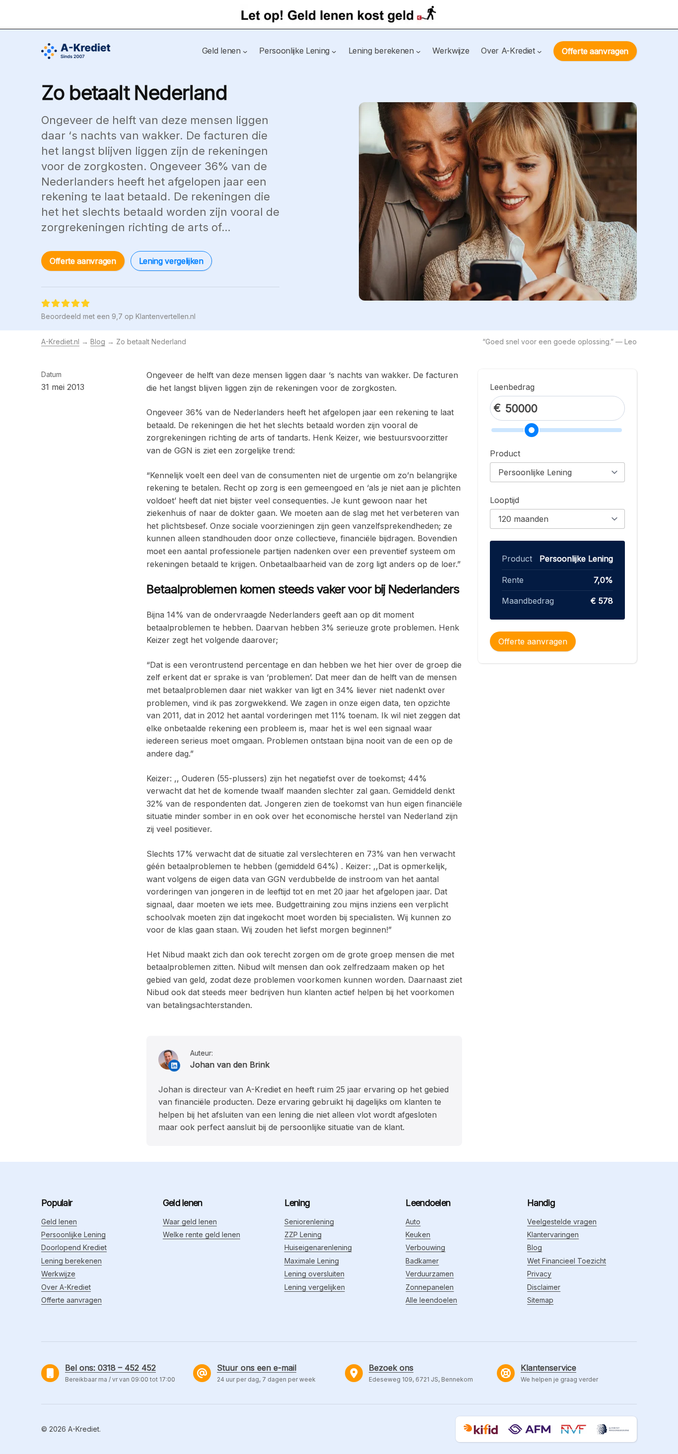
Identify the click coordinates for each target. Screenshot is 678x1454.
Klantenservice (548, 1368)
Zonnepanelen (430, 1287)
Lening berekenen (71, 1261)
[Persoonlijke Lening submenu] (334, 51)
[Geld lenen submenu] (245, 51)
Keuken (418, 1234)
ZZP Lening (303, 1234)
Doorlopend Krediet (74, 1247)
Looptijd (504, 500)
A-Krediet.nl (60, 341)
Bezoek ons (391, 1368)
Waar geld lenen (190, 1221)
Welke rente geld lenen (201, 1234)
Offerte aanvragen (595, 51)
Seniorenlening (309, 1221)
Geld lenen (59, 1221)
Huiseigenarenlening (318, 1247)
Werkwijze (58, 1273)
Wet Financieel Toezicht (566, 1261)
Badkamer (422, 1261)
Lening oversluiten (314, 1273)
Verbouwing (425, 1247)
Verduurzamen (430, 1273)
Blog (97, 341)
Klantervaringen (553, 1234)
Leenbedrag (512, 387)
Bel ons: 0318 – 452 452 (110, 1368)
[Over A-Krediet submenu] (539, 51)
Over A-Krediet (66, 1287)
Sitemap (540, 1300)
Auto (413, 1221)
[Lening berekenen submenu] (418, 51)
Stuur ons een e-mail (256, 1368)
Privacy (539, 1273)
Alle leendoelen (431, 1300)
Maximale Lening (311, 1261)
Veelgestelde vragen (562, 1221)
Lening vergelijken (171, 261)
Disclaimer (543, 1287)
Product (505, 453)
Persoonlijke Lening (73, 1234)
